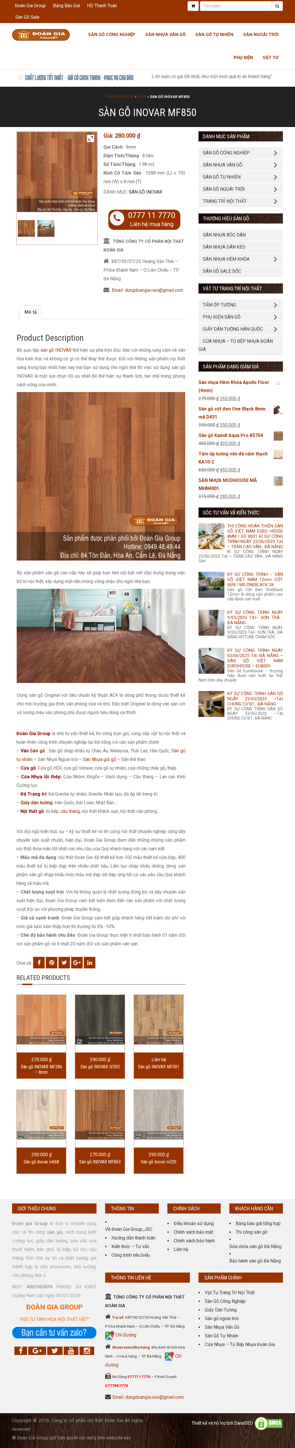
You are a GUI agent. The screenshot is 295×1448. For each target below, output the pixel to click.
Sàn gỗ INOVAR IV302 (100, 1067)
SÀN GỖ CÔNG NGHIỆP (226, 153)
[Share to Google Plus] (77, 962)
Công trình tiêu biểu (130, 1255)
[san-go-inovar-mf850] (26, 228)
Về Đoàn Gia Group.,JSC (128, 1229)
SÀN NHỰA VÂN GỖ (222, 165)
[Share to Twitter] (64, 962)
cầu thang (70, 811)
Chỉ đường (125, 1335)
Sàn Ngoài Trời (261, 34)
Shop (141, 97)
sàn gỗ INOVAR (55, 350)
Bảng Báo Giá (66, 5)
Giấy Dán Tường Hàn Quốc (233, 329)
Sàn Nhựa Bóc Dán (224, 235)
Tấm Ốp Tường (219, 305)
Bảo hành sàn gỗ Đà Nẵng (255, 1261)
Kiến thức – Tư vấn (130, 1246)
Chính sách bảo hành (194, 1240)
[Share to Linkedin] (89, 962)
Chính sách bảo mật (193, 1232)
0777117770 (138, 1377)
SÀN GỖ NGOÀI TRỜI (224, 189)
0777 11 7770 (151, 215)
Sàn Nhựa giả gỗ (99, 759)
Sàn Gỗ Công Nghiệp (111, 34)
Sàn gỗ (37, 751)
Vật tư (271, 57)
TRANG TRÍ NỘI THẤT (225, 201)
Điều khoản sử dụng (194, 1223)
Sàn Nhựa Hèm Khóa (226, 259)
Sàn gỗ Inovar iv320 (158, 1162)
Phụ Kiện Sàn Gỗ (222, 317)
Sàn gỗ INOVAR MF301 (158, 1067)
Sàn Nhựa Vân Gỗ (222, 1327)
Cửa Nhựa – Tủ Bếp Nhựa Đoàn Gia (235, 345)
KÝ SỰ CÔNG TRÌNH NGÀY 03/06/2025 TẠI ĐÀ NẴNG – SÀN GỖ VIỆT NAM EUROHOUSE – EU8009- (255, 658)
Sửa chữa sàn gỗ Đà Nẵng (255, 1246)
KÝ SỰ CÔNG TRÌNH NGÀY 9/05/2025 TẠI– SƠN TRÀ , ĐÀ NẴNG (255, 617)
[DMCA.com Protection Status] (268, 1423)
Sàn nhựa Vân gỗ (165, 34)
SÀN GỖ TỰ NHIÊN (222, 177)
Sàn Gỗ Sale (27, 17)
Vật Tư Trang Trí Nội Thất (230, 1292)
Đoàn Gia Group (30, 5)
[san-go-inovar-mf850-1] (45, 228)
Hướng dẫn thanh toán (133, 1238)
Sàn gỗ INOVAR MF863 (100, 1162)
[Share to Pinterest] (51, 962)
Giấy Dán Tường (221, 1310)
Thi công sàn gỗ (251, 1232)
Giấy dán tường (36, 802)
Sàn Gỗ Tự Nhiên (214, 34)
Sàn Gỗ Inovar (145, 192)
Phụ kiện (243, 57)
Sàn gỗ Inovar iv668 (41, 1162)
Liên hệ (181, 1249)
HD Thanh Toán (102, 5)
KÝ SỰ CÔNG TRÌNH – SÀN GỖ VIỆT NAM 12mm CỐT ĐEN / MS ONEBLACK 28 (255, 579)
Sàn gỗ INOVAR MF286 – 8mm (41, 1069)
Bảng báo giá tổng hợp (258, 1223)
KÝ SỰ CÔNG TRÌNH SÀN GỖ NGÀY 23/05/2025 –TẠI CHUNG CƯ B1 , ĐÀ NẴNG (255, 699)
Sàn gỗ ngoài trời (222, 1318)
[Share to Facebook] (39, 962)
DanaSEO (243, 1423)
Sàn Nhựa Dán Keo (224, 247)
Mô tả (30, 312)
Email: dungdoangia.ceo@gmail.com (147, 290)
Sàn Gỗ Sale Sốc (222, 271)
